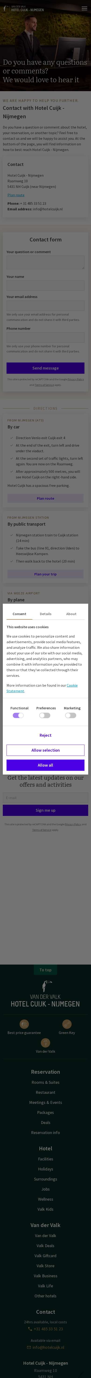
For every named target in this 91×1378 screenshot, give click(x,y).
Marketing (72, 708)
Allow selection (46, 750)
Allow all (45, 765)
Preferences (46, 708)
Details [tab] (45, 613)
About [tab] (71, 613)
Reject (46, 735)
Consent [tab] (19, 613)
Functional (19, 708)
